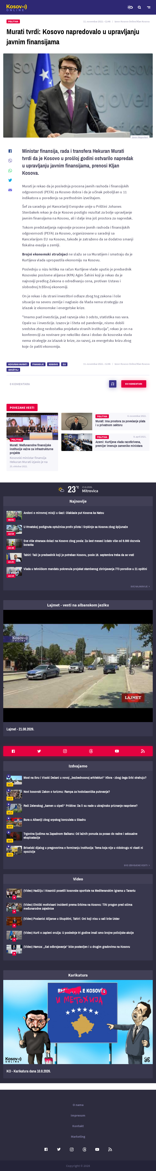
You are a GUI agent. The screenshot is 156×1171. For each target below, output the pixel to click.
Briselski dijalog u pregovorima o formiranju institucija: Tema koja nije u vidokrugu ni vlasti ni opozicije (78, 851)
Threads (91, 751)
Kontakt (78, 1126)
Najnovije (78, 501)
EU (64, 364)
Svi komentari (133, 383)
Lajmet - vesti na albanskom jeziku (78, 604)
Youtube (116, 751)
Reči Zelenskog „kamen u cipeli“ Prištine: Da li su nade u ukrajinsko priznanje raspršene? (78, 809)
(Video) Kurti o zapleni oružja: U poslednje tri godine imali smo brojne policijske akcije (78, 936)
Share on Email (10, 190)
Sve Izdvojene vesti (136, 865)
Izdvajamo (78, 765)
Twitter (39, 751)
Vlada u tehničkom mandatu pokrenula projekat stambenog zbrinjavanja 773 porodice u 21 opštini (78, 572)
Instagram (65, 751)
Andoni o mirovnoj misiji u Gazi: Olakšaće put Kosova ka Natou (78, 516)
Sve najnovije (139, 586)
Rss (142, 751)
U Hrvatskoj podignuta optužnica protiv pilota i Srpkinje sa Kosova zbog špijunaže (78, 530)
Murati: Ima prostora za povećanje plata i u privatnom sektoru (105, 421)
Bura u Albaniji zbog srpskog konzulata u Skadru (78, 823)
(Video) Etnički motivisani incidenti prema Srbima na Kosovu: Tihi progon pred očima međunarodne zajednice (78, 908)
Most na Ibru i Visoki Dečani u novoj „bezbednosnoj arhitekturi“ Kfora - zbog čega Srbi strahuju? (78, 781)
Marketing (78, 1136)
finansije (38, 364)
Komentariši (112, 384)
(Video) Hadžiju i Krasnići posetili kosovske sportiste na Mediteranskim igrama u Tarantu (78, 894)
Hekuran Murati (17, 364)
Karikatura (78, 975)
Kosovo (53, 364)
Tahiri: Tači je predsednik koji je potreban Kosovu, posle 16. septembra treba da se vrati (78, 558)
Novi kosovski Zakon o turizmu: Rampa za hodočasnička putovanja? (78, 795)
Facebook (13, 751)
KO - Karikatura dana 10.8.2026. (78, 1029)
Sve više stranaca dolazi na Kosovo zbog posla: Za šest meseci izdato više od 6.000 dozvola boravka (78, 544)
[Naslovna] (16, 7)
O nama (78, 1105)
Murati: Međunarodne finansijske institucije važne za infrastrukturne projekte (32, 442)
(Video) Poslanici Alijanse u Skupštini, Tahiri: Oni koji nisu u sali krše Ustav (78, 922)
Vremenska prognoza (130, 7)
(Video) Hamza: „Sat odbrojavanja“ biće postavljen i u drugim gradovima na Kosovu (78, 950)
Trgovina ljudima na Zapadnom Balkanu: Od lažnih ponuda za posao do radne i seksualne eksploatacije (78, 837)
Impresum (78, 1115)
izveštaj (13, 369)
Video (78, 878)
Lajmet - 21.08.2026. (78, 673)
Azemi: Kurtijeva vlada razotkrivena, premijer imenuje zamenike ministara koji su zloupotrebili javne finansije (105, 442)
